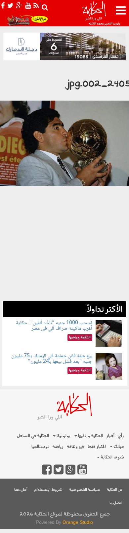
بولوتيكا (63, 436)
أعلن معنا (20, 490)
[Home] (93, 13)
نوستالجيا (40, 447)
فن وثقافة (75, 447)
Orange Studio (78, 522)
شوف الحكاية (112, 457)
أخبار (110, 436)
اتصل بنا (115, 503)
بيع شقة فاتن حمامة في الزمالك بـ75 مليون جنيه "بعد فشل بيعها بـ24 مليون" (51, 359)
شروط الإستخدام (48, 490)
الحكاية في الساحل (33, 436)
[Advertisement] (64, 258)
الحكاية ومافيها (90, 436)
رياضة (58, 447)
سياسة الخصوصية (84, 490)
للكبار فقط (96, 447)
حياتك (118, 447)
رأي (121, 436)
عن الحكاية (114, 490)
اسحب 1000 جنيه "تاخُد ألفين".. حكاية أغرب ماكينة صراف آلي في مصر (54, 326)
